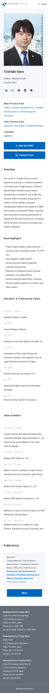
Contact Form (26, 155)
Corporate (8, 126)
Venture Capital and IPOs (23, 107)
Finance (7, 107)
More (24, 593)
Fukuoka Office (10, 82)
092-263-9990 (25, 145)
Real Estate (19, 126)
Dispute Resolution (34, 126)
